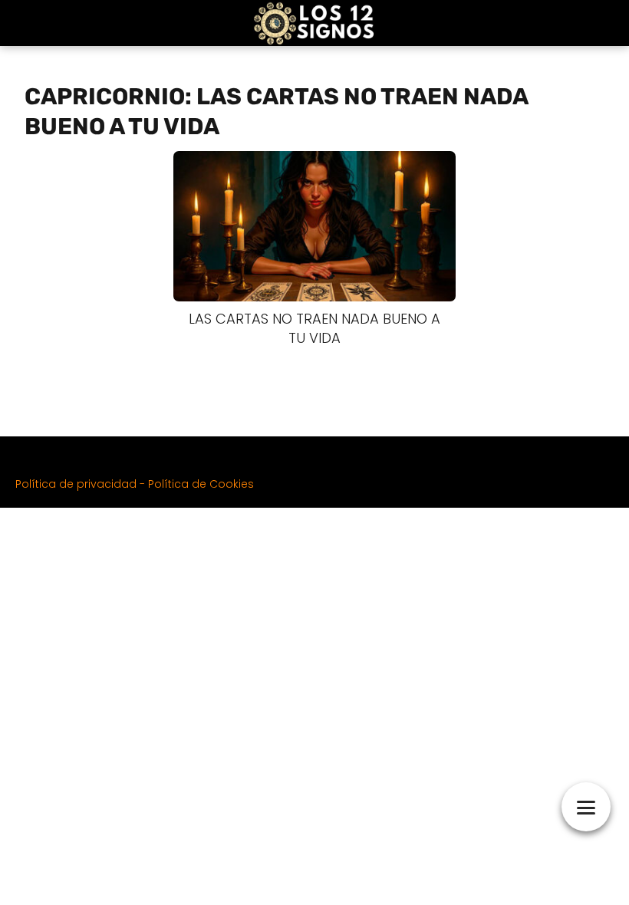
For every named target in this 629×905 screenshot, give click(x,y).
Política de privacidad (76, 484)
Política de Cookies (201, 484)
